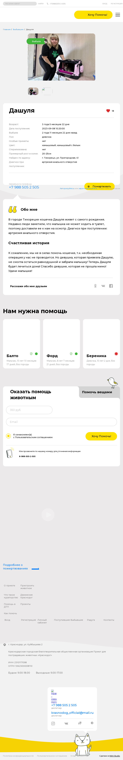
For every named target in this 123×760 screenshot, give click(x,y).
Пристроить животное (27, 587)
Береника (96, 356)
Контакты (109, 620)
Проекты (25, 604)
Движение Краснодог (26, 596)
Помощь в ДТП (9, 605)
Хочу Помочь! (101, 436)
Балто (12, 356)
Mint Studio (115, 756)
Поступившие (62, 620)
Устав (73, 756)
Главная (6, 29)
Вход (104, 4)
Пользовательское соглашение (52, 756)
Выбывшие (18, 29)
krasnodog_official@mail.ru (72, 713)
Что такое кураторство (11, 596)
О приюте (9, 585)
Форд (52, 356)
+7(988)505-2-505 (57, 4)
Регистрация (117, 4)
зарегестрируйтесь (88, 188)
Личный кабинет (42, 621)
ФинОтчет (84, 756)
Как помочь (10, 613)
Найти (41, 4)
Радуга (91, 620)
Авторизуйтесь (67, 188)
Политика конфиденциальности (18, 756)
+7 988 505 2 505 (24, 187)
